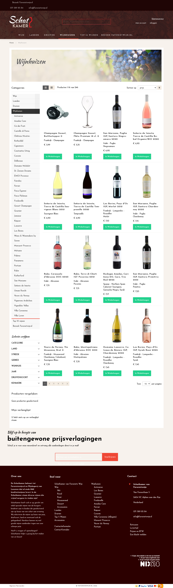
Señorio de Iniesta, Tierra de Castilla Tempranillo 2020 (87, 207)
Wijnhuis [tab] (16, 366)
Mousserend (62, 501)
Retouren (134, 525)
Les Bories (98, 491)
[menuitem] (139, 35)
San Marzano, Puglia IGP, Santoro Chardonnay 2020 (146, 207)
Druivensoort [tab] (19, 378)
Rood (59, 494)
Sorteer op (131, 88)
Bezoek (22, 3)
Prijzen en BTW (137, 531)
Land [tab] (14, 349)
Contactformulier (61, 530)
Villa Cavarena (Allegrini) (105, 517)
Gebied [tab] (15, 360)
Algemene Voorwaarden (16, 586)
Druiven (57, 514)
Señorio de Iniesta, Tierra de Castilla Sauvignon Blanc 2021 (56, 207)
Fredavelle (98, 501)
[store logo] (20, 21)
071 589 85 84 (140, 512)
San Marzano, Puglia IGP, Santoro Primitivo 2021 (146, 277)
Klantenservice (158, 19)
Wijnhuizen (96, 484)
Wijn (56, 487)
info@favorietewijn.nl (142, 517)
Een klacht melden (138, 535)
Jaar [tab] (13, 372)
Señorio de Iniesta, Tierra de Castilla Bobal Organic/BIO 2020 (146, 136)
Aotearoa (98, 487)
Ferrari (97, 507)
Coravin (97, 514)
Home (11, 43)
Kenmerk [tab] (16, 383)
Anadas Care (100, 504)
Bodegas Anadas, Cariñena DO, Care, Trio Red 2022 (116, 277)
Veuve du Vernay (101, 524)
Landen (57, 510)
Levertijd (134, 528)
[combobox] (86, 21)
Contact (132, 476)
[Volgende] (67, 384)
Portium (97, 527)
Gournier (97, 494)
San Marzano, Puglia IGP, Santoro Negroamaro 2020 (115, 136)
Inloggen (153, 23)
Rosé (59, 497)
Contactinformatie (62, 526)
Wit (58, 491)
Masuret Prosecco (102, 520)
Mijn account (141, 23)
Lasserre (98, 497)
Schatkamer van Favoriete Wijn (68, 484)
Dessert (60, 504)
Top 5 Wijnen (60, 517)
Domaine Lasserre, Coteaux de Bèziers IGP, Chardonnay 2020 (116, 350)
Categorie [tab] (17, 343)
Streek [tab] (15, 355)
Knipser (97, 510)
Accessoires (62, 507)
